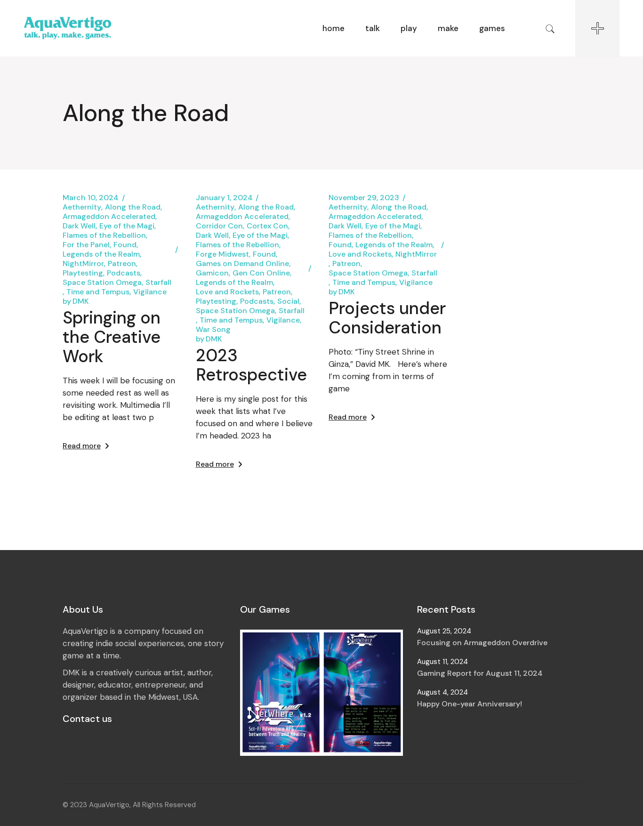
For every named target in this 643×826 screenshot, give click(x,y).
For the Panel (86, 245)
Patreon (122, 263)
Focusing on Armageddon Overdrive (482, 643)
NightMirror (83, 263)
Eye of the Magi (126, 226)
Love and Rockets (227, 292)
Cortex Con (267, 226)
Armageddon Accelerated (109, 216)
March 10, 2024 (91, 197)
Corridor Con (219, 226)
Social (288, 301)
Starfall (158, 282)
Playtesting (83, 273)
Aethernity (82, 207)
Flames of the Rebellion (104, 235)
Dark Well (79, 226)
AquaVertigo (109, 805)
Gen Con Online (261, 273)
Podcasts (123, 273)
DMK (76, 301)
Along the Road (133, 207)
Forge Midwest (222, 254)
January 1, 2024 (224, 197)
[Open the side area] (597, 28)
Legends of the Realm (101, 254)
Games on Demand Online (242, 263)
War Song (213, 329)
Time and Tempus (97, 292)
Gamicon (212, 273)
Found (125, 245)
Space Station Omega (102, 282)
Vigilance (150, 292)
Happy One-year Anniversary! (469, 704)
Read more (82, 446)
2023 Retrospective (251, 365)
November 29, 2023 (364, 197)
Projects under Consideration (387, 318)
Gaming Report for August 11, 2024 (480, 673)
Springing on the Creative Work (112, 337)
